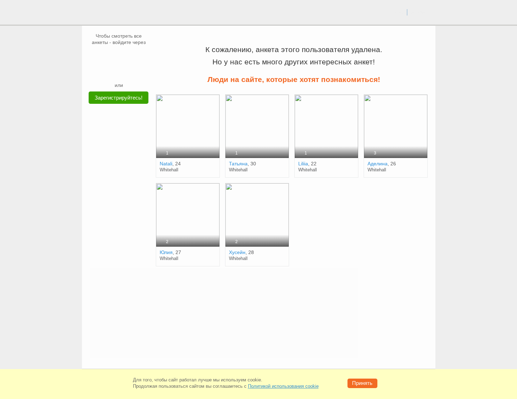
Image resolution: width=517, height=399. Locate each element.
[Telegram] (125, 71)
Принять (362, 383)
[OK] (132, 56)
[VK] (105, 56)
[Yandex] (112, 71)
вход (399, 12)
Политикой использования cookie (283, 386)
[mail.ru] (119, 56)
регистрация (421, 12)
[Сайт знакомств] (108, 13)
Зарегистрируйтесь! (118, 98)
